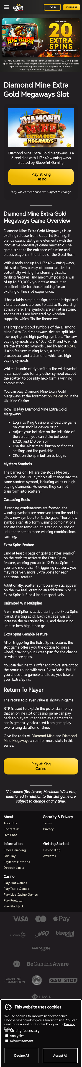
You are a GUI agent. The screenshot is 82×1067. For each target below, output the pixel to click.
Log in (52, 7)
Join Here (71, 7)
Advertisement (21, 1041)
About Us (10, 823)
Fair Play (10, 856)
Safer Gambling (15, 850)
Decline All (21, 1056)
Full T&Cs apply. (54, 69)
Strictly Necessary (24, 1030)
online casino (58, 396)
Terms (47, 823)
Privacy (48, 829)
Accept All (60, 1056)
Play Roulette (13, 900)
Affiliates (49, 856)
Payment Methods (17, 862)
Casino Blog (52, 850)
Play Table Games (16, 889)
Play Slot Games (15, 883)
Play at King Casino (41, 177)
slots (71, 346)
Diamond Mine (43, 736)
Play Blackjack (14, 906)
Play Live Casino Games (21, 894)
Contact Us (12, 829)
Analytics (16, 1036)
